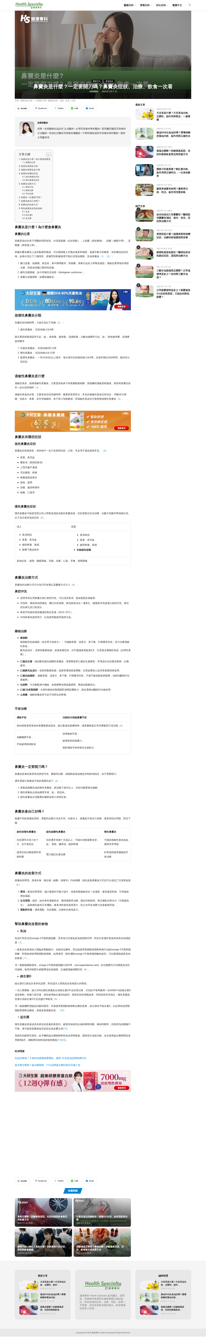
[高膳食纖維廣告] (73, 413)
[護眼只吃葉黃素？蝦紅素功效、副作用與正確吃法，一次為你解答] (144, 170)
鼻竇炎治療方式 (28, 183)
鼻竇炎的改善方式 (29, 204)
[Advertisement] (73, 1129)
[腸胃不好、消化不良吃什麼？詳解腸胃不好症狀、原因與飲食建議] (43, 1242)
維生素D (29, 215)
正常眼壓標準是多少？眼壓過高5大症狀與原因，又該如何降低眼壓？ (173, 294)
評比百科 (161, 5)
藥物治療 (29, 190)
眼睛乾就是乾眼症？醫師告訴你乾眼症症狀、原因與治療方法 (173, 254)
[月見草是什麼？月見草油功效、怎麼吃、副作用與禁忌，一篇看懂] (144, 114)
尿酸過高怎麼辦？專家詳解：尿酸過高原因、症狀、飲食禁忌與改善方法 (100, 1248)
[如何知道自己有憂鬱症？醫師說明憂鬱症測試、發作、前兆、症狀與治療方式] (144, 216)
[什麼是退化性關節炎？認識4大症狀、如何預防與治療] (102, 1212)
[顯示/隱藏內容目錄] (47, 154)
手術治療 (29, 193)
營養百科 (145, 5)
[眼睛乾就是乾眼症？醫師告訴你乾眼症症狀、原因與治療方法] (144, 253)
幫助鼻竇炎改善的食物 (31, 208)
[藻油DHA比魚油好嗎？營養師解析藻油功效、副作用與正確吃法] (144, 134)
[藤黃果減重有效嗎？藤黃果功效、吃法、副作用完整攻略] (144, 190)
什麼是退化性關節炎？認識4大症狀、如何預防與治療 (101, 1218)
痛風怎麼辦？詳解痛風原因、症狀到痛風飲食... (51, 1308)
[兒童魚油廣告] (73, 291)
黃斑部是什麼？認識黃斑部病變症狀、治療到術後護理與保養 (173, 235)
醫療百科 (129, 5)
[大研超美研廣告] (73, 1072)
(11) (59, 1040)
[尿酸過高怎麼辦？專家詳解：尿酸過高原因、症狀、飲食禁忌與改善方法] (102, 1242)
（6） (121, 726)
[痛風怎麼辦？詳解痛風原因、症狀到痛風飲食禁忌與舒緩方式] (43, 1212)
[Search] (189, 5)
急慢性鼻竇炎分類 (29, 166)
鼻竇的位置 (30, 162)
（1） (102, 256)
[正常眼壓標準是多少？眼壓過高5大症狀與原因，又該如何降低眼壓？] (144, 291)
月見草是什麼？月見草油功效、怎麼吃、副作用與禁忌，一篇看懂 (173, 116)
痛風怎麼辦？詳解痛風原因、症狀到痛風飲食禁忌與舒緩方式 (42, 1218)
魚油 (27, 211)
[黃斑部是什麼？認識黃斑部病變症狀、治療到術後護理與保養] (144, 235)
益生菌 (28, 218)
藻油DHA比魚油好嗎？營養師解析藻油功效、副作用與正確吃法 (173, 134)
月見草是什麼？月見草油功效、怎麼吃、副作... (53, 1283)
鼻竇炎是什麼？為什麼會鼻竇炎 (36, 159)
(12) (63, 1040)
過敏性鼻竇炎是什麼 (30, 169)
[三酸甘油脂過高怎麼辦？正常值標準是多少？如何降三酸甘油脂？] (144, 272)
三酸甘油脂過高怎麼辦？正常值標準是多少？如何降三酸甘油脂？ (173, 274)
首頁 (17, 100)
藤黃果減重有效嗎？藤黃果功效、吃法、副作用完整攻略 (172, 190)
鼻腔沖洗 (29, 187)
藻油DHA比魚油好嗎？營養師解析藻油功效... (53, 1296)
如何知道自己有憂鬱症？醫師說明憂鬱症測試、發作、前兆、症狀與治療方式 (173, 218)
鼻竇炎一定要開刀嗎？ (31, 197)
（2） (108, 256)
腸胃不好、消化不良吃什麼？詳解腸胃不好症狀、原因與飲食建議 (42, 1248)
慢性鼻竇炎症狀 (32, 180)
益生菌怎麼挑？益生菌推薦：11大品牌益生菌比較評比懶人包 (47, 1065)
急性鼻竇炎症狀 (32, 176)
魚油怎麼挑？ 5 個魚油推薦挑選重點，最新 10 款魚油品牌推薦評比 (50, 1058)
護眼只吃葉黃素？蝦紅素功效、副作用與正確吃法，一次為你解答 (173, 172)
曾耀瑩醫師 (94, 91)
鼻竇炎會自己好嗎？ (30, 201)
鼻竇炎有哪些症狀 (29, 173)
